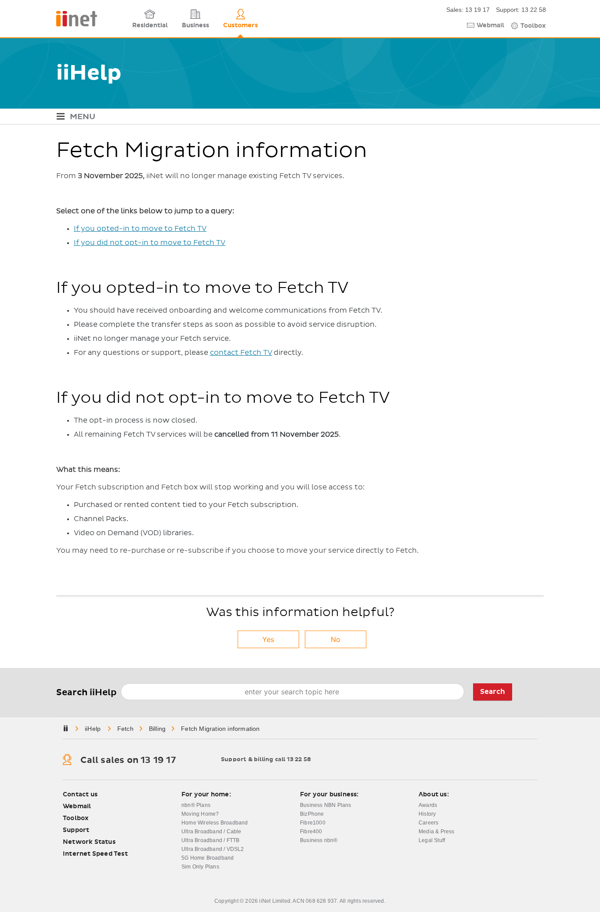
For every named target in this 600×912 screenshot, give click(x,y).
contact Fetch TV (241, 352)
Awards (428, 805)
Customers (240, 25)
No (335, 639)
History (427, 814)
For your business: (329, 795)
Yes (268, 639)
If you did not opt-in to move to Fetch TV (149, 242)
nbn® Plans (195, 805)
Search (492, 691)
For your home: (206, 795)
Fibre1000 (312, 823)
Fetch (125, 728)
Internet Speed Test (95, 854)
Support (76, 830)
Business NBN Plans (325, 805)
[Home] (91, 19)
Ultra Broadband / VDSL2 (212, 849)
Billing (157, 728)
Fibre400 (311, 831)
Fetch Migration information (220, 728)
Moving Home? (200, 814)
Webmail (490, 25)
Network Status (89, 842)
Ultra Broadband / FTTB (210, 840)
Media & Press (437, 831)
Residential (150, 25)
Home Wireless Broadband (214, 823)
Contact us (80, 795)
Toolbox (533, 26)
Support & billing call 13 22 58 (266, 759)
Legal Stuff (432, 840)
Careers (428, 823)
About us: (434, 795)
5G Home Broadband (207, 858)
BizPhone (312, 814)
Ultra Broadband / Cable (211, 831)
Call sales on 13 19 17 (127, 760)
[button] (300, 117)
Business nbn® (319, 840)
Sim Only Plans (200, 867)
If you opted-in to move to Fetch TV (140, 228)
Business (195, 25)
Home (93, 728)
